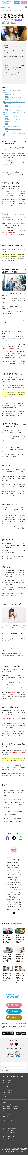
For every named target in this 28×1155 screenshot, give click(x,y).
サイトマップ (5, 1140)
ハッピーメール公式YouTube (9, 1132)
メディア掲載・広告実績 (8, 1120)
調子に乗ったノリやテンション (14, 97)
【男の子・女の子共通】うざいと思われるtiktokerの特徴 (14, 102)
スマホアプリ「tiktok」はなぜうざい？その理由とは (14, 91)
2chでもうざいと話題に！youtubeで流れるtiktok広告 (14, 113)
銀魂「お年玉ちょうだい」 (13, 119)
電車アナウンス (10, 124)
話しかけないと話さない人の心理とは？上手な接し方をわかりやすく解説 (7, 939)
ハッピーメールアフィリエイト (9, 1136)
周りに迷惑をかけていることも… (15, 99)
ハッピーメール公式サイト (13, 909)
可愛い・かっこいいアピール (13, 94)
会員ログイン (5, 1094)
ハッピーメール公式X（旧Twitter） (10, 1128)
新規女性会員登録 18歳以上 (8, 1090)
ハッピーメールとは (7, 1080)
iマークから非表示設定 (12, 131)
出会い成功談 (5, 1116)
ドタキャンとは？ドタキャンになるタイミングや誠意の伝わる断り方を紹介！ (20, 978)
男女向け (13, 22)
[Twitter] (14, 838)
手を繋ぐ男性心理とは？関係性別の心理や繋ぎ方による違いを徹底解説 (20, 939)
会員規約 (4, 1102)
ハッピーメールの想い (7, 1082)
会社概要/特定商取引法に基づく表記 (10, 1106)
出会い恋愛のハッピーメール (9, 10)
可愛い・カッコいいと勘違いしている (15, 106)
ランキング (5, 1065)
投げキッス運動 (10, 121)
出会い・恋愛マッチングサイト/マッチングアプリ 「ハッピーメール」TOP (13, 1077)
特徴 (8, 22)
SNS (3, 22)
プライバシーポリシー (7, 1104)
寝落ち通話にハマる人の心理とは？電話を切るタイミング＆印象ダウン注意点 (20, 958)
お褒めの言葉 (5, 1118)
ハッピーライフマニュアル (8, 1068)
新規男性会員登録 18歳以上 (8, 1092)
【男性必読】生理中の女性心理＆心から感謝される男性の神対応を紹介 (7, 958)
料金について (5, 1084)
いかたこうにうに (11, 116)
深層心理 (18, 19)
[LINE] (20, 838)
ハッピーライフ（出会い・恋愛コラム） (11, 1123)
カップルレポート (6, 1114)
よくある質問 (5, 1086)
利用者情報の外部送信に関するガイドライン (12, 1108)
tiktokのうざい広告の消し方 (11, 126)
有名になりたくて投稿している (14, 110)
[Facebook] (7, 838)
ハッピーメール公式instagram (9, 1130)
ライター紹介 (5, 1070)
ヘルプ (4, 1096)
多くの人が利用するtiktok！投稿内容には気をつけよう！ (14, 134)
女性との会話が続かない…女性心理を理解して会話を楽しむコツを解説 (7, 977)
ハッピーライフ (22, 10)
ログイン (14, 1017)
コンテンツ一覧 (6, 1138)
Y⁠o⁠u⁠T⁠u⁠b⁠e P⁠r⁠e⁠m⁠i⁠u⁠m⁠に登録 (13, 129)
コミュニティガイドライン (8, 1110)
